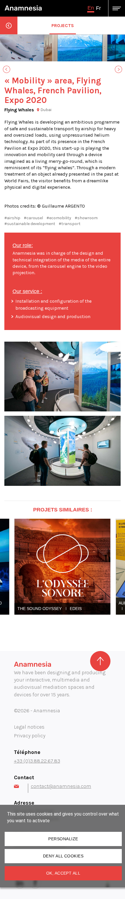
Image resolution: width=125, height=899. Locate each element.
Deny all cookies (63, 856)
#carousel (33, 217)
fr (98, 8)
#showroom (86, 217)
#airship (12, 217)
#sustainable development (29, 223)
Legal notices (29, 727)
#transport (70, 223)
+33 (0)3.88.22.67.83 (37, 761)
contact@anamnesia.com (61, 786)
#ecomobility (59, 217)
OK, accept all (63, 873)
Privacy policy (29, 735)
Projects (62, 25)
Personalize (63, 838)
